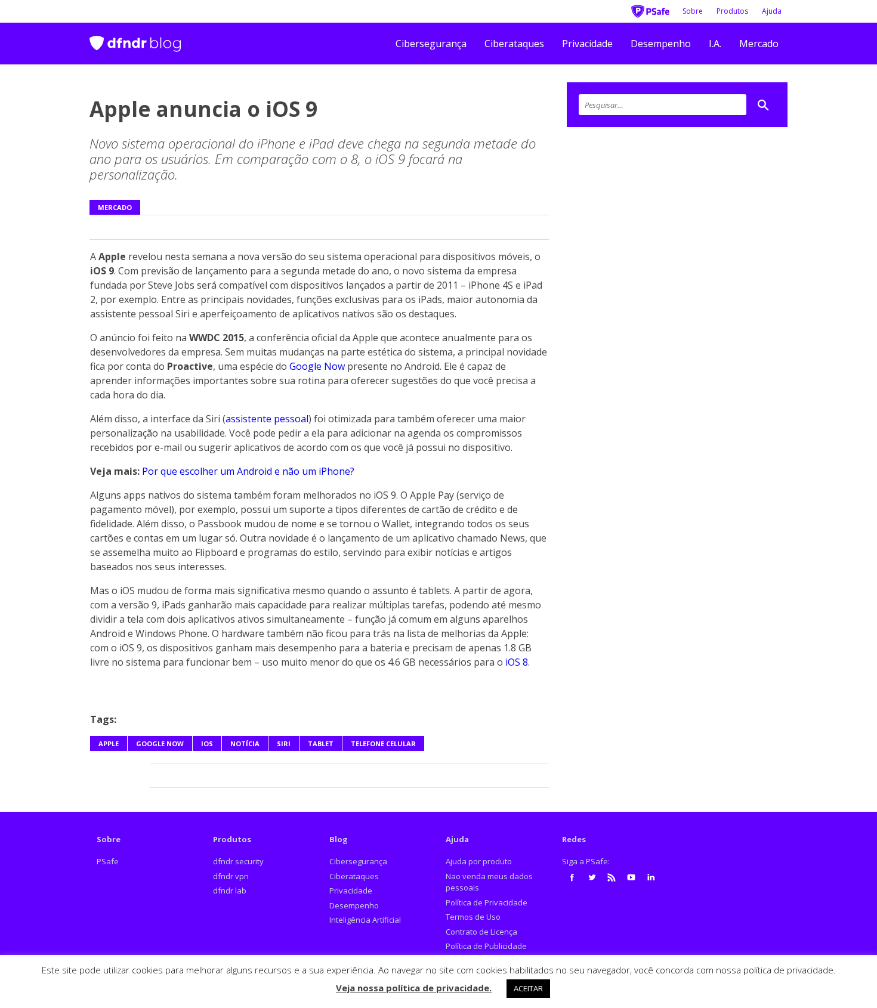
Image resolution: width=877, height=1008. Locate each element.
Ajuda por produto (479, 861)
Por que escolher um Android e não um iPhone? (248, 471)
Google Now (317, 366)
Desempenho (661, 43)
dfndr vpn (231, 876)
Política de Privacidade (486, 902)
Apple (108, 743)
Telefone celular (383, 743)
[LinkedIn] (650, 877)
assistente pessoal (267, 418)
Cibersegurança (431, 43)
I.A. (715, 43)
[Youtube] (631, 877)
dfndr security (238, 861)
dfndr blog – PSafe (135, 38)
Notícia (245, 743)
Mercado (759, 43)
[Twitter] (591, 877)
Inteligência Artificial (365, 919)
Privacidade (587, 43)
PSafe (108, 861)
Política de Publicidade (486, 946)
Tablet (320, 743)
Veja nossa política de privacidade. (414, 988)
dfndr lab (229, 890)
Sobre (693, 11)
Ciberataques (514, 43)
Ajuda (772, 11)
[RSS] (611, 877)
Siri (284, 743)
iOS (207, 743)
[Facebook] (572, 877)
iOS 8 (516, 662)
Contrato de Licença (481, 931)
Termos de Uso (473, 916)
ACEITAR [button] (528, 988)
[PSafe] (650, 10)
